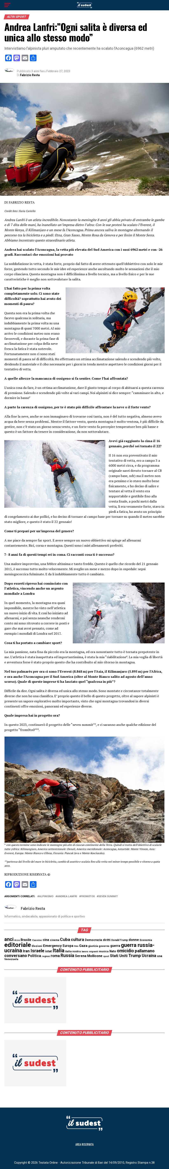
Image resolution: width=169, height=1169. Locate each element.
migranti (93, 951)
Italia (58, 951)
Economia (146, 940)
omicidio (125, 950)
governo (104, 946)
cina (46, 940)
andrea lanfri (67, 896)
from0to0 (88, 896)
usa (159, 956)
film (76, 946)
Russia (67, 955)
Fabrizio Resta (30, 75)
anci (9, 939)
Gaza (83, 946)
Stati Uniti (119, 955)
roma (55, 956)
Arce (17, 940)
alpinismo (46, 896)
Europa (68, 946)
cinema (54, 940)
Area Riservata (84, 1144)
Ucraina (149, 955)
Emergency (52, 946)
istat (48, 951)
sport (106, 956)
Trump (134, 955)
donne (134, 940)
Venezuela (11, 959)
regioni (46, 956)
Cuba (65, 939)
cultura (77, 939)
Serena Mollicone (88, 956)
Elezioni (37, 946)
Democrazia (93, 940)
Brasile (26, 940)
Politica (34, 956)
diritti (106, 940)
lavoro (85, 951)
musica (104, 951)
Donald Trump (119, 940)
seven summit (108, 896)
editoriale (17, 944)
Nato (112, 951)
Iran (26, 951)
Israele (37, 950)
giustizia (93, 946)
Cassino (37, 940)
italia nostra (73, 951)
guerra (115, 946)
